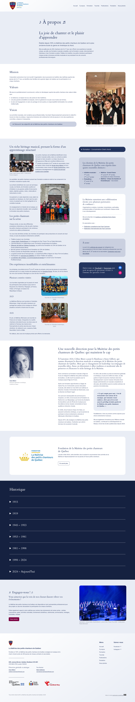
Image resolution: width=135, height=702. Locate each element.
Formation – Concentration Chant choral (97, 149)
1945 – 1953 (19, 525)
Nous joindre (14, 619)
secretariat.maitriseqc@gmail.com (45, 671)
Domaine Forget (47, 271)
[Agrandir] (123, 74)
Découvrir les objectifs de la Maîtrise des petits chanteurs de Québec (38, 124)
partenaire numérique (117, 695)
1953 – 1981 (19, 537)
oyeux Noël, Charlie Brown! (20, 241)
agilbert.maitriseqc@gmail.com (16, 671)
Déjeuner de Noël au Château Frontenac (23, 245)
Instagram (107, 268)
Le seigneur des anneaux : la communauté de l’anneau (27, 257)
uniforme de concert (96, 247)
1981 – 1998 (19, 548)
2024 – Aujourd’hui (23, 571)
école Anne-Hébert (57, 165)
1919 (15, 513)
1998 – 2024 (19, 560)
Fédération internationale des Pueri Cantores (97, 228)
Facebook (98, 268)
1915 (15, 502)
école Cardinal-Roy (60, 167)
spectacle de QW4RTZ (27, 255)
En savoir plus (64, 463)
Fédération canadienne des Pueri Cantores (97, 226)
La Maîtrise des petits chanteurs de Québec (25, 648)
